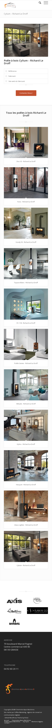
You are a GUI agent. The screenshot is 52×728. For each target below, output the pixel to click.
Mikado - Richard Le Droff (26, 404)
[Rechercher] (38, 2)
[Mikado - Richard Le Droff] (26, 384)
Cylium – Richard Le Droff (16, 13)
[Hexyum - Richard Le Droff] (26, 465)
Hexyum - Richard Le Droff (26, 484)
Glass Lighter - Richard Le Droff (26, 525)
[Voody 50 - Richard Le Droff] (26, 223)
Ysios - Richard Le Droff (26, 202)
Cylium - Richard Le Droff (26, 565)
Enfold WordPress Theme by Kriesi (16, 718)
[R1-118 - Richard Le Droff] (26, 304)
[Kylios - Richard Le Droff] (26, 425)
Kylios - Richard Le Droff (26, 444)
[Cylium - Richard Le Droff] (26, 546)
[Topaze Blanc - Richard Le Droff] (26, 263)
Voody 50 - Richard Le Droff (26, 242)
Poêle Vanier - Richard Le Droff (26, 363)
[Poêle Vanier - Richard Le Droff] (26, 344)
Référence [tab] (12, 71)
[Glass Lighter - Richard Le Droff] (26, 506)
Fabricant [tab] (12, 76)
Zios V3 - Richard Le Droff (25, 161)
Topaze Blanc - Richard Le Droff (26, 282)
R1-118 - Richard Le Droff (26, 323)
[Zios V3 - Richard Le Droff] (26, 142)
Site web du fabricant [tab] (16, 81)
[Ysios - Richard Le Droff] (26, 182)
